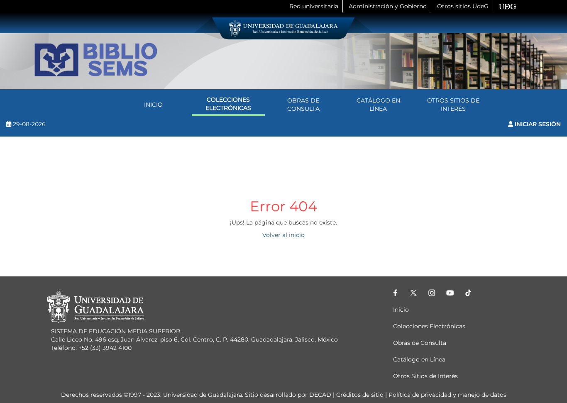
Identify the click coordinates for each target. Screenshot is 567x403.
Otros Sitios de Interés (453, 104)
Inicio (153, 104)
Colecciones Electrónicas (228, 104)
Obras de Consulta (303, 104)
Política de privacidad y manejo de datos (447, 394)
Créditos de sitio (360, 394)
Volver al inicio (283, 235)
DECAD (320, 394)
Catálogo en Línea (378, 104)
